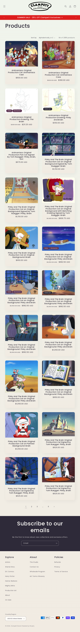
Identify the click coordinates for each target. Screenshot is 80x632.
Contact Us (34, 567)
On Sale (8, 600)
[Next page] (54, 506)
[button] (4, 6)
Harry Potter (10, 576)
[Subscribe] (56, 543)
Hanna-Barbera (11, 581)
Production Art (10, 590)
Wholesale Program (37, 572)
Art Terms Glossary (37, 576)
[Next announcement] (76, 17)
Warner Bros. (10, 567)
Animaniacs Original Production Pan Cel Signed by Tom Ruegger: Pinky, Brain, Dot (21, 156)
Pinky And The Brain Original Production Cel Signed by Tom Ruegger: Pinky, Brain (58, 442)
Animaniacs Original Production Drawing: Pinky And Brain (58, 117)
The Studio (34, 562)
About (7, 595)
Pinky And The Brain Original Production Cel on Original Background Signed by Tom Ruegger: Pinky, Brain (21, 210)
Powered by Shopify (28, 626)
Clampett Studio (16, 626)
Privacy (57, 567)
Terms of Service (61, 572)
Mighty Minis (10, 586)
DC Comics (9, 572)
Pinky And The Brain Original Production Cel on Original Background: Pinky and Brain (58, 257)
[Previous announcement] (4, 17)
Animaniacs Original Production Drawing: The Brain (22, 119)
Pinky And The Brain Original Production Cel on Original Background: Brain (21, 255)
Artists (7, 562)
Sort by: (34, 38)
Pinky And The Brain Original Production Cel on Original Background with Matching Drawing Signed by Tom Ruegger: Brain (58, 211)
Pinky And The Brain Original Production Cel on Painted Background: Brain (21, 443)
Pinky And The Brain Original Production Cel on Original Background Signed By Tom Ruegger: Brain (58, 162)
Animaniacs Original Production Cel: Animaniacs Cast (21, 72)
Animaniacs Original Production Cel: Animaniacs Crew (58, 75)
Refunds (57, 562)
